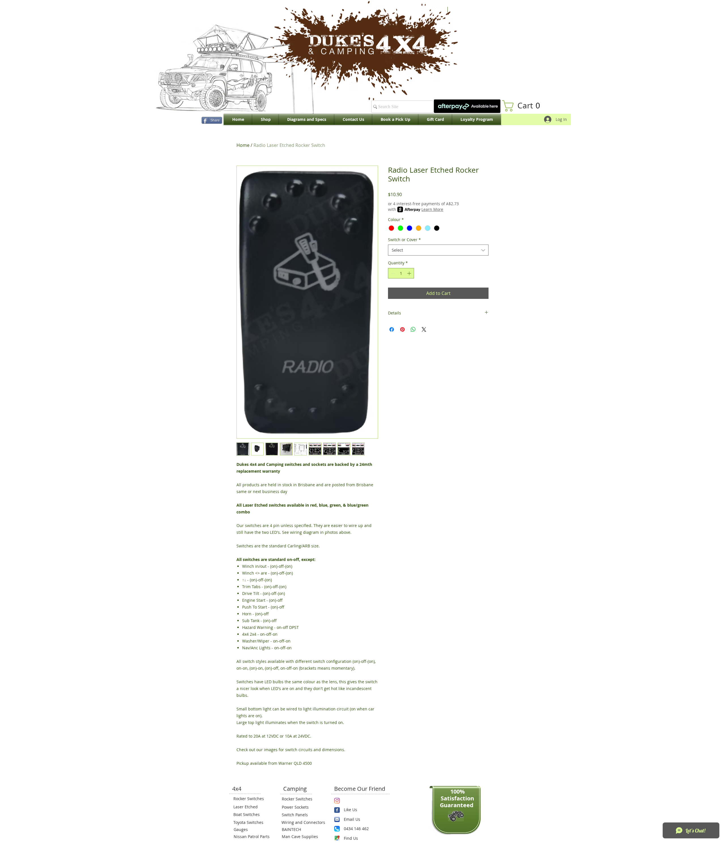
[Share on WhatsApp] (413, 329)
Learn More (432, 209)
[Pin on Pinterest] (402, 329)
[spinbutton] (401, 273)
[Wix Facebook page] (337, 810)
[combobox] (438, 250)
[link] (524, 106)
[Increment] (409, 273)
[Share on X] (424, 329)
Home (243, 145)
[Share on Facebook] (391, 329)
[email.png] (337, 819)
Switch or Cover (404, 239)
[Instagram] (337, 801)
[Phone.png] (337, 829)
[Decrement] (392, 273)
